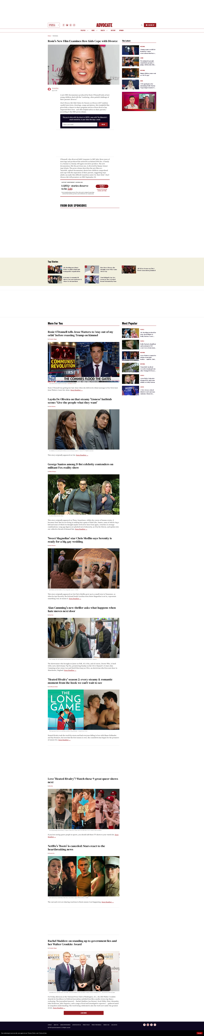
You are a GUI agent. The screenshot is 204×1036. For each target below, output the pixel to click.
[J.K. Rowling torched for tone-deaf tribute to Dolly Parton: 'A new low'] (130, 333)
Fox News (70, 383)
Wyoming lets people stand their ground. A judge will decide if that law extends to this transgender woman (148, 65)
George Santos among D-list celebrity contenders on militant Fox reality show (80, 465)
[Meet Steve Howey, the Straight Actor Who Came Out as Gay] (92, 269)
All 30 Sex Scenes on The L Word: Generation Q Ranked (146, 269)
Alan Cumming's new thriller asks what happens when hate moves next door (82, 609)
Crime (141, 58)
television (55, 36)
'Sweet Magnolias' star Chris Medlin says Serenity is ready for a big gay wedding (80, 540)
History (113, 30)
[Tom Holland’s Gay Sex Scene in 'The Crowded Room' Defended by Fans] (92, 279)
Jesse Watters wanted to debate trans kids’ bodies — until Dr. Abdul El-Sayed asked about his (148, 359)
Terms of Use (42, 1033)
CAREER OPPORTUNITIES (65, 1025)
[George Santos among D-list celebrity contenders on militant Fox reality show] (83, 494)
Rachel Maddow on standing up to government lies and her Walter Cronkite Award (82, 942)
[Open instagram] (74, 25)
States (142, 387)
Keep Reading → (77, 390)
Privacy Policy (32, 1033)
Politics (83, 30)
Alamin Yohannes (52, 406)
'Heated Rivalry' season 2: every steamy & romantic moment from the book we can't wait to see (80, 681)
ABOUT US (56, 1025)
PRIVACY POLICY (86, 1025)
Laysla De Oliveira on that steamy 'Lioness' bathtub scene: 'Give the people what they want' (80, 400)
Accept (199, 1033)
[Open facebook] (63, 25)
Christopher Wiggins (53, 339)
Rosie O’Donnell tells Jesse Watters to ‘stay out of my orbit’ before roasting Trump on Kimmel (80, 333)
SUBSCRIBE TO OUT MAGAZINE (52, 25)
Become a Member (102, 186)
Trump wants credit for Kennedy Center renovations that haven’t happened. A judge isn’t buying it (148, 53)
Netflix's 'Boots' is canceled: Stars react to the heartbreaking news (76, 847)
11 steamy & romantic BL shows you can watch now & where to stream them (72, 279)
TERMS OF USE (106, 1025)
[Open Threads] (70, 25)
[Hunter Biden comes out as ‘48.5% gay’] (130, 73)
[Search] (142, 25)
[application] (139, 101)
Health (103, 30)
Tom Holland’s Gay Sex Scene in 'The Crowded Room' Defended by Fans (108, 279)
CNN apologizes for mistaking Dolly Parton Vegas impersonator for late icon (148, 87)
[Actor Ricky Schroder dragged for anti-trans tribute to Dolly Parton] (130, 379)
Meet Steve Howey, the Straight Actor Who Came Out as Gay (108, 269)
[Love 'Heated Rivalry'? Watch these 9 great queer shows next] (83, 809)
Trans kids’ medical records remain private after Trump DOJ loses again (148, 370)
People (142, 329)
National (142, 46)
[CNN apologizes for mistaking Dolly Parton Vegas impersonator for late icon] (130, 84)
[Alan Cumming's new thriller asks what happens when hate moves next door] (83, 638)
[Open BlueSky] (67, 25)
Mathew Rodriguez (52, 471)
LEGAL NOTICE (114, 1025)
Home (49, 36)
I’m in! (103, 124)
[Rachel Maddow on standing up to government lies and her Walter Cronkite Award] (83, 971)
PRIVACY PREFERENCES (96, 1025)
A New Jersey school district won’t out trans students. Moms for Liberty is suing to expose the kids (147, 394)
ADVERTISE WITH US (76, 1025)
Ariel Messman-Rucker (53, 686)
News (93, 30)
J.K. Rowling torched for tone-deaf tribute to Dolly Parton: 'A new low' (148, 335)
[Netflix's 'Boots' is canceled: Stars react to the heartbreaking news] (83, 876)
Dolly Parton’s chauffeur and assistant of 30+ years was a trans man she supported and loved (148, 348)
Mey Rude (51, 786)
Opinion (121, 30)
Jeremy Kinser (55, 88)
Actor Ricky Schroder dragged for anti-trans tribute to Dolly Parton (147, 380)
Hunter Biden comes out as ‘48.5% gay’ (148, 74)
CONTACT (50, 1025)
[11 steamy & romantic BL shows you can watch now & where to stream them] (55, 279)
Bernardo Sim (51, 853)
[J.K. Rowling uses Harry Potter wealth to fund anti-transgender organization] (55, 269)
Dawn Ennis (51, 615)
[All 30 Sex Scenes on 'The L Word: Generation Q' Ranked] (129, 269)
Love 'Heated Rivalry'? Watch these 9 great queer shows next (83, 780)
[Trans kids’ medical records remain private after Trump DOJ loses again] (130, 367)
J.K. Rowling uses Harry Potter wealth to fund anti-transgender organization (71, 269)
